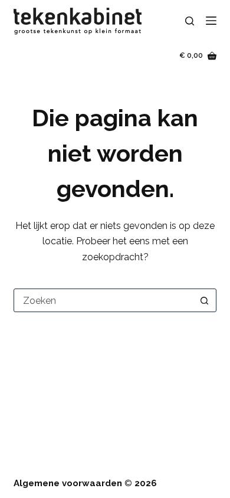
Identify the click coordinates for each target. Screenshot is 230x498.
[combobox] (103, 300)
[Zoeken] (189, 21)
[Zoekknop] (204, 300)
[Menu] (211, 20)
